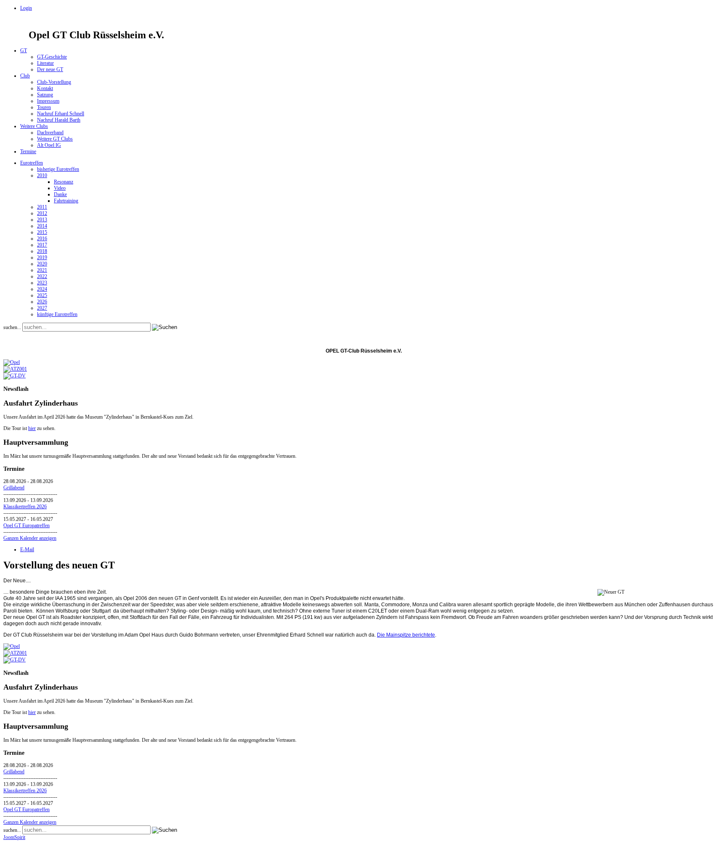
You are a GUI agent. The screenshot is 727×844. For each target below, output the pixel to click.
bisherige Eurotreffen (58, 169)
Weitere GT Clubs (55, 139)
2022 (42, 276)
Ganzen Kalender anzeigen (29, 538)
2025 (42, 295)
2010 (42, 175)
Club (25, 76)
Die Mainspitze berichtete (406, 635)
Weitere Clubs (34, 126)
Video (60, 188)
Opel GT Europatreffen (26, 525)
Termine (28, 151)
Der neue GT (50, 69)
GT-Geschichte (52, 57)
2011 (42, 207)
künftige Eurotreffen (57, 314)
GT (23, 50)
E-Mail (27, 549)
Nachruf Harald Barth (58, 120)
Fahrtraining (66, 201)
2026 (42, 302)
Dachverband (50, 132)
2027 (42, 308)
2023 (42, 283)
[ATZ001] (15, 369)
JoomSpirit (14, 837)
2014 (42, 226)
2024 (42, 289)
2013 (42, 220)
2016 (42, 239)
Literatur (45, 63)
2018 (42, 251)
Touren (44, 107)
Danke (60, 194)
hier (32, 428)
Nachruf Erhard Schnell (60, 114)
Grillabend (13, 488)
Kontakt (45, 88)
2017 (42, 245)
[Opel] (11, 362)
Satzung (45, 95)
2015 (42, 232)
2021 (42, 270)
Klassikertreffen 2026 (25, 507)
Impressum (48, 101)
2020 (42, 264)
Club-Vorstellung (54, 82)
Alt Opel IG (49, 145)
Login (26, 8)
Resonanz (63, 182)
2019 (42, 257)
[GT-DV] (14, 376)
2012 (42, 213)
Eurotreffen (31, 163)
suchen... (12, 327)
